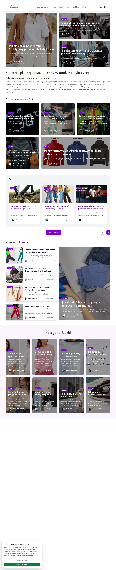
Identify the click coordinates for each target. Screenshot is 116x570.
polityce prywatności (28, 555)
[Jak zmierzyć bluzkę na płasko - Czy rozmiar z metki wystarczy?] (98, 357)
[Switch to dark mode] (105, 7)
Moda (54, 7)
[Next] (108, 232)
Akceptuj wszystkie (21, 564)
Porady (68, 7)
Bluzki (61, 7)
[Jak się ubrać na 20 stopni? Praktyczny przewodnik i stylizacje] (31, 40)
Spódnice (76, 7)
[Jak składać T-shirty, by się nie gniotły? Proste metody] (84, 283)
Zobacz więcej (53, 232)
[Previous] (103, 232)
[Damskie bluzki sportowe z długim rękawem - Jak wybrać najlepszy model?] (44, 357)
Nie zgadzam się (22, 560)
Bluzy (84, 7)
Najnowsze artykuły (42, 7)
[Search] (101, 7)
